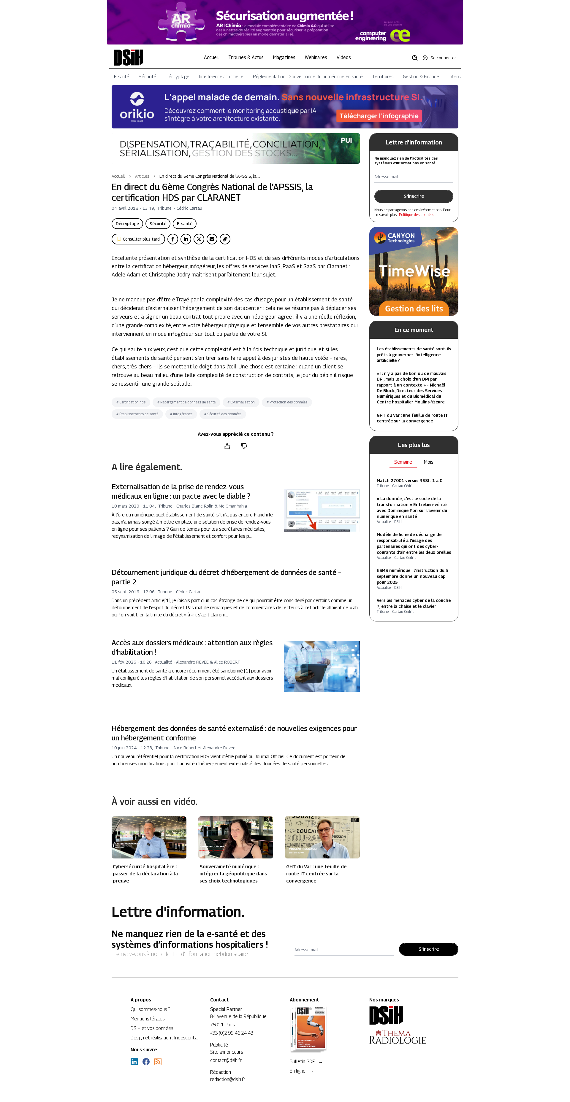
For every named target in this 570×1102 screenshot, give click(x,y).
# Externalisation (241, 402)
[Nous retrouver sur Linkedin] (134, 1061)
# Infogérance (181, 414)
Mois (428, 462)
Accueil (211, 57)
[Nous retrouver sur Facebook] (146, 1061)
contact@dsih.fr (226, 1060)
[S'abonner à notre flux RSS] (158, 1061)
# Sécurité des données (222, 414)
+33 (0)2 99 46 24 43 (231, 1033)
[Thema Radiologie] (404, 1037)
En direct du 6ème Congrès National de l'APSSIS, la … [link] (209, 176)
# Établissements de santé (137, 414)
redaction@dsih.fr (227, 1079)
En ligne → (302, 1071)
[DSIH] (404, 1015)
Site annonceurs (226, 1052)
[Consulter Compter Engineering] (285, 22)
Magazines (284, 57)
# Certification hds (130, 402)
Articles (142, 176)
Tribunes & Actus (246, 57)
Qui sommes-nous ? (150, 1009)
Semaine (403, 462)
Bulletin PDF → (306, 1061)
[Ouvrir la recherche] (416, 57)
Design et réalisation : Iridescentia (164, 1038)
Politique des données (416, 214)
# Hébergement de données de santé (186, 402)
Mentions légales (147, 1019)
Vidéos (344, 57)
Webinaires (316, 57)
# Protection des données (287, 402)
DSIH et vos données (152, 1028)
